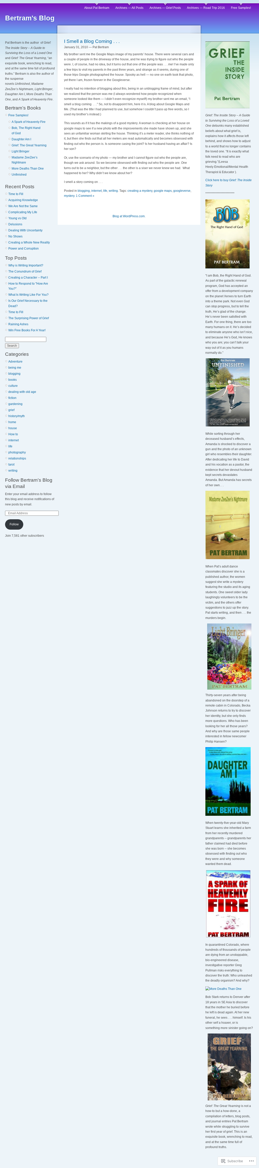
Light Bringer (20, 151)
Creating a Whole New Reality (29, 242)
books (12, 380)
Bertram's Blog (30, 18)
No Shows (15, 236)
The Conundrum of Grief (24, 271)
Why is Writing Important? (25, 265)
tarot (11, 464)
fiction (12, 398)
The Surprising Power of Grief (28, 318)
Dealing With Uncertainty (25, 230)
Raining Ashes (18, 324)
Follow (14, 524)
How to (13, 434)
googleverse (181, 191)
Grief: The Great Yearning (29, 145)
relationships (17, 458)
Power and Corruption (23, 248)
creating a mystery (139, 191)
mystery (69, 196)
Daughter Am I (21, 139)
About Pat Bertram (96, 8)
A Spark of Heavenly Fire (29, 122)
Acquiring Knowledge (23, 200)
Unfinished (19, 174)
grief (11, 410)
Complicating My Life (22, 212)
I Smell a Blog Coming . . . (92, 41)
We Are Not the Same (23, 206)
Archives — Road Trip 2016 (206, 8)
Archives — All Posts (129, 8)
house (12, 428)
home (12, 422)
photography (17, 452)
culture (13, 386)
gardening (15, 404)
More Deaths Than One (28, 168)
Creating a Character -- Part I (28, 277)
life (10, 446)
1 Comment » (85, 196)
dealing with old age (22, 392)
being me (14, 367)
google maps (163, 191)
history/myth (16, 416)
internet (13, 440)
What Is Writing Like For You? (28, 294)
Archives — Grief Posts (165, 8)
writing (12, 470)
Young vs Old (17, 218)
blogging (14, 373)
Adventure (15, 361)
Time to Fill (15, 194)
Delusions (15, 224)
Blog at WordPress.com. (129, 216)
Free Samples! (241, 8)
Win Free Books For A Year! (27, 330)
